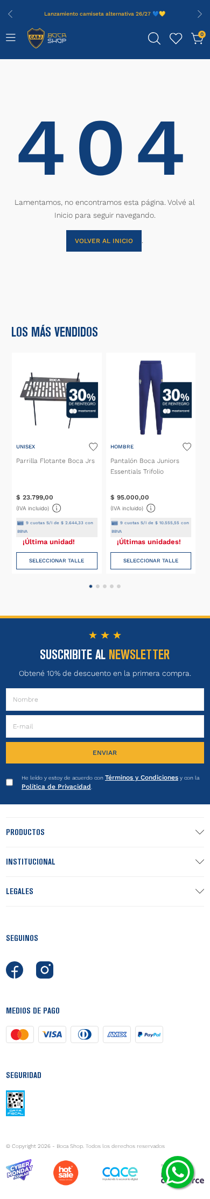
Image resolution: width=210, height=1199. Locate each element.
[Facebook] (14, 970)
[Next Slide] (199, 14)
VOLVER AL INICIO (104, 241)
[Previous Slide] (10, 14)
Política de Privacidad (56, 786)
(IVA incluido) (39, 507)
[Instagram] (44, 970)
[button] (154, 38)
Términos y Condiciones (141, 777)
